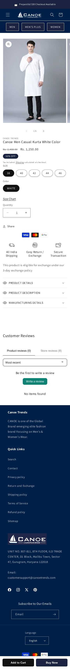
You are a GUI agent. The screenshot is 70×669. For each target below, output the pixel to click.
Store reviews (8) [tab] (51, 350)
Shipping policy (17, 494)
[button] (8, 15)
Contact (13, 468)
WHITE (11, 188)
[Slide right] (43, 131)
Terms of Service (18, 503)
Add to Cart (18, 662)
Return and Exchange (21, 486)
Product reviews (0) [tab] (19, 350)
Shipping (20, 162)
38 (8, 173)
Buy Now (52, 662)
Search (12, 459)
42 (34, 173)
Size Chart (9, 199)
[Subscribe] (54, 614)
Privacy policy (16, 477)
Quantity (8, 205)
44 (47, 173)
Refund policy (16, 512)
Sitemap (13, 521)
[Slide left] (26, 131)
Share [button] (11, 226)
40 (21, 173)
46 (60, 173)
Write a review (35, 381)
